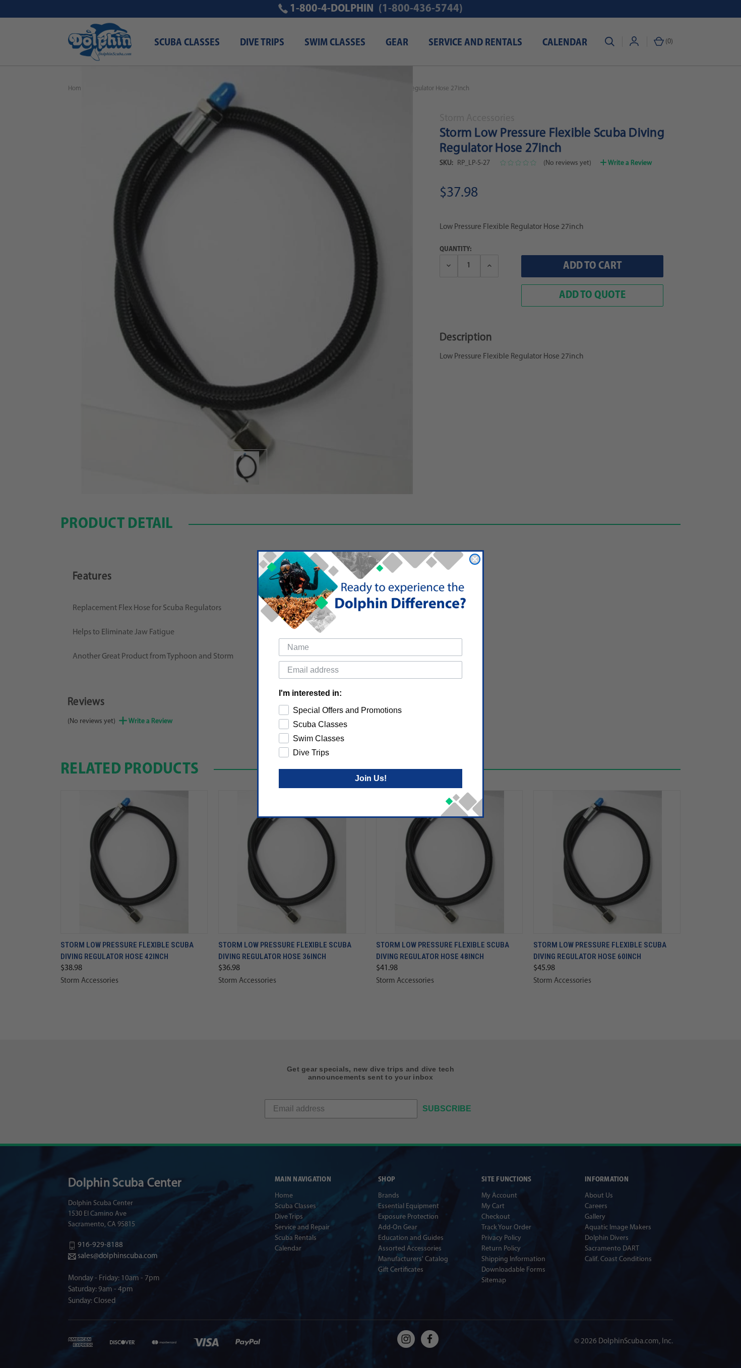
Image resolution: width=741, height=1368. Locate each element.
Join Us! (371, 778)
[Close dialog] (475, 559)
